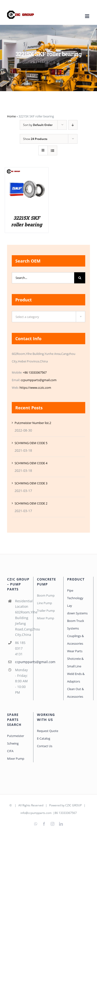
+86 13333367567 (35, 372)
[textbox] (48, 316)
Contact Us (44, 746)
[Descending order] (72, 125)
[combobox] (48, 316)
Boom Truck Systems (75, 624)
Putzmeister (15, 736)
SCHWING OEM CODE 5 (31, 443)
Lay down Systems (77, 609)
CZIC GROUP (73, 805)
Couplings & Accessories (75, 640)
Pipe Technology (75, 594)
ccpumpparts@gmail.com (39, 380)
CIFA (10, 751)
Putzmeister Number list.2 (33, 423)
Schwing (13, 743)
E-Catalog (43, 738)
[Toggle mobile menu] (87, 16)
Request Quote (47, 731)
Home (26, 62)
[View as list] (52, 150)
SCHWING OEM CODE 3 (31, 483)
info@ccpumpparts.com (36, 813)
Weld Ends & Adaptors (76, 677)
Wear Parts (74, 651)
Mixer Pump (16, 758)
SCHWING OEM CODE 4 (31, 463)
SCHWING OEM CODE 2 (31, 503)
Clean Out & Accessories (75, 693)
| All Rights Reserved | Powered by (38, 805)
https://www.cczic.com (35, 387)
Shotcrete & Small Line (75, 662)
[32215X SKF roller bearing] (26, 172)
